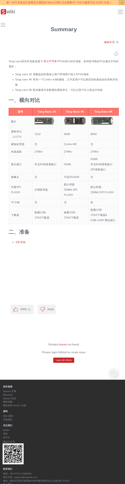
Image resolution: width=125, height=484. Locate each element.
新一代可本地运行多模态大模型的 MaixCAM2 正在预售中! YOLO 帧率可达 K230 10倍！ (59, 2)
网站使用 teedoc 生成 (14, 405)
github (6, 437)
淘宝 (5, 433)
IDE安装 (21, 242)
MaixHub (8, 395)
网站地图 (8, 401)
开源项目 (8, 419)
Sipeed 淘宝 (9, 398)
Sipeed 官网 (9, 391)
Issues (63, 344)
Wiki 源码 (8, 416)
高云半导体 (50, 61)
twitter (6, 430)
